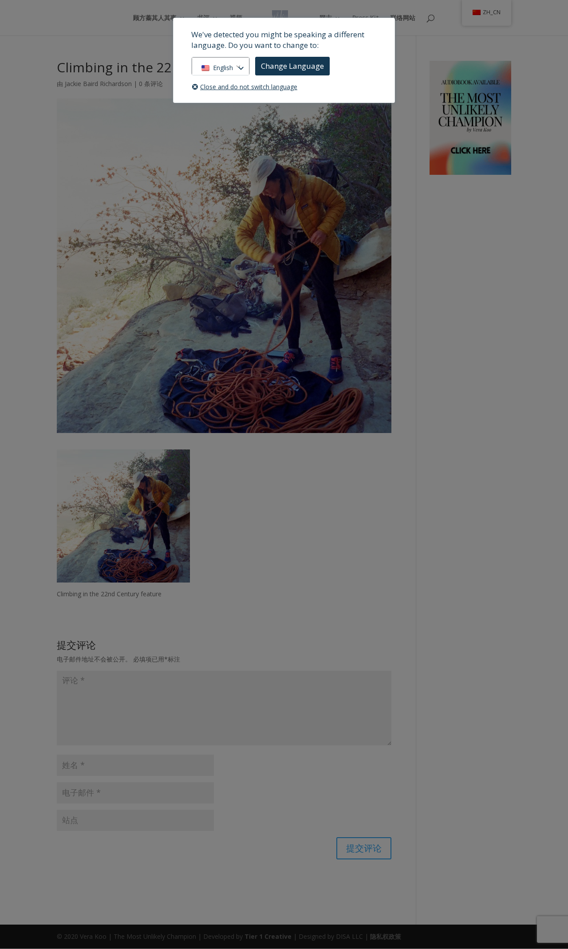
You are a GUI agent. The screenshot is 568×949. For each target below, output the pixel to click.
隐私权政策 (385, 936)
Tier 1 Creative (268, 936)
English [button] (223, 67)
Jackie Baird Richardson (98, 83)
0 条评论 (151, 83)
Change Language (292, 66)
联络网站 (402, 18)
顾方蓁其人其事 (155, 18)
